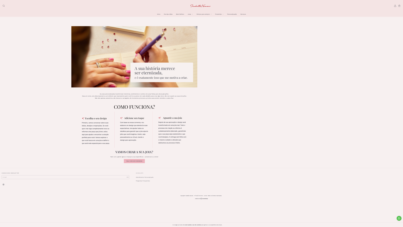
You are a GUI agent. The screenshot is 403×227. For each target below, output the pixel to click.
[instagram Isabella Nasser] (3, 184)
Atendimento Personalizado (145, 177)
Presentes (218, 14)
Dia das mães (168, 14)
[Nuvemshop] (201, 199)
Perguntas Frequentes (143, 181)
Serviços (243, 14)
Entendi (227, 224)
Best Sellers (180, 14)
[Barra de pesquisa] (4, 6)
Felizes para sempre (203, 14)
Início (158, 14)
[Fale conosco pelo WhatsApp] (399, 218)
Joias (189, 14)
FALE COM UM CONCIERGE (134, 161)
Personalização (232, 14)
